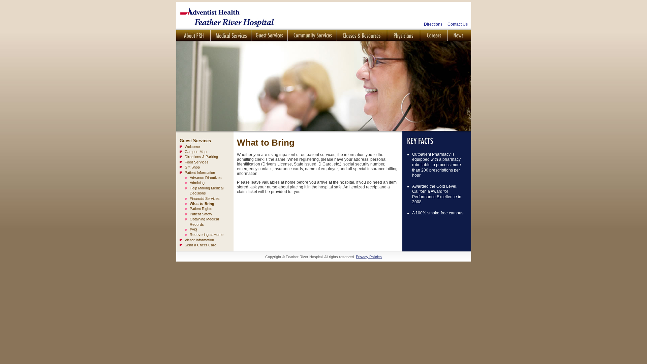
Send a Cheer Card (200, 245)
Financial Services (205, 198)
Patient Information (200, 173)
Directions (433, 24)
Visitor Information (199, 240)
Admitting (197, 183)
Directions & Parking (201, 157)
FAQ (193, 230)
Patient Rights (201, 209)
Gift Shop (192, 167)
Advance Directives (206, 178)
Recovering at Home (206, 235)
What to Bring (202, 204)
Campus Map (196, 152)
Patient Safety (201, 214)
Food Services (197, 162)
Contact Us (458, 24)
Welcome (192, 147)
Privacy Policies (369, 257)
